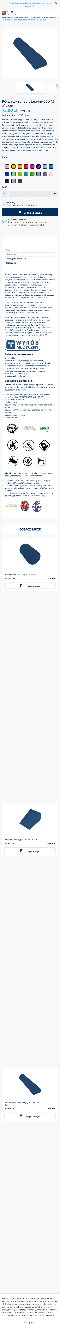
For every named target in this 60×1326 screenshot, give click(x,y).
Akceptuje (29, 1322)
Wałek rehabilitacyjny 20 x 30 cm (20, 574)
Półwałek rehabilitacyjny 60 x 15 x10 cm (22, 1103)
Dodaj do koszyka (30, 212)
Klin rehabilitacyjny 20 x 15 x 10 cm (21, 839)
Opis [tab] (8, 250)
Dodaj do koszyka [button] (30, 585)
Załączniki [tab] (11, 262)
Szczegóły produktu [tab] (16, 258)
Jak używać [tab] (11, 254)
